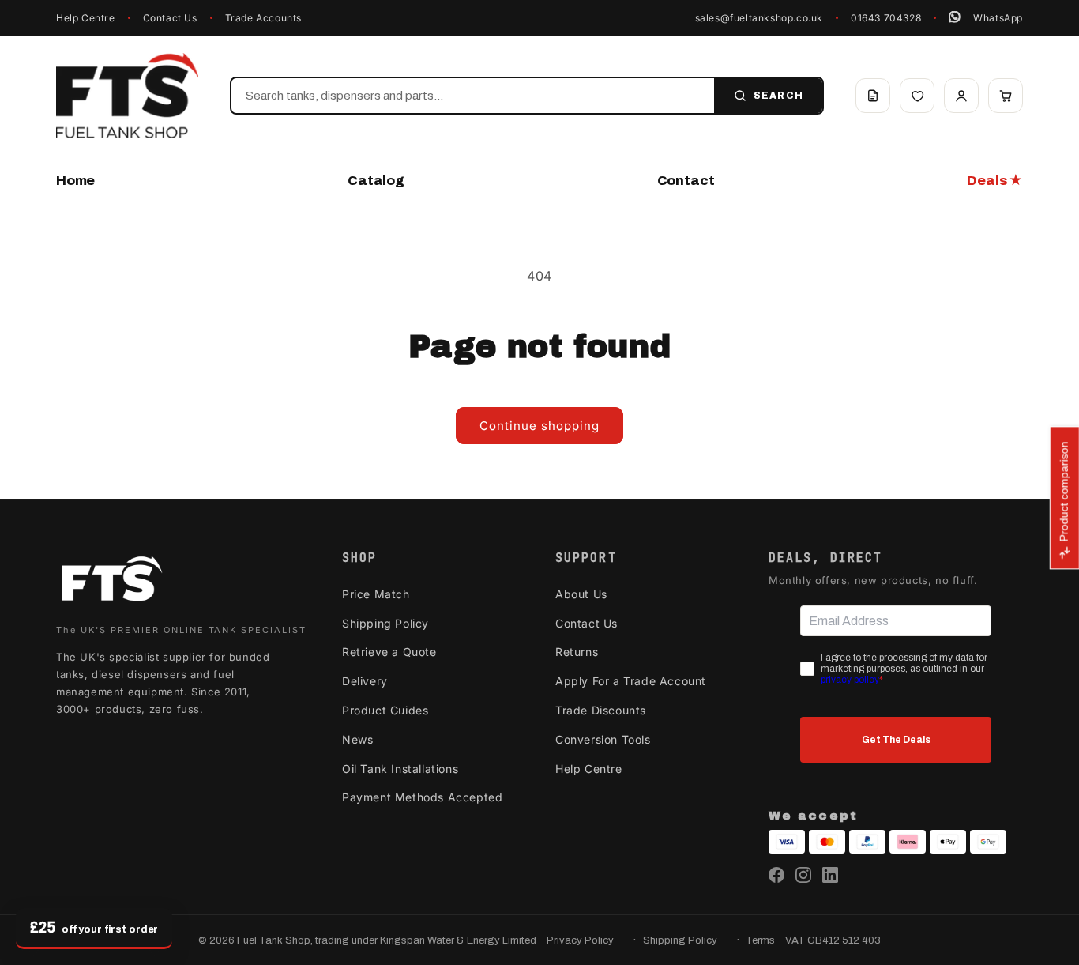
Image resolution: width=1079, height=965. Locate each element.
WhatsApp (998, 18)
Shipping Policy (385, 623)
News (357, 739)
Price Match (376, 594)
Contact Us (170, 18)
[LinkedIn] (830, 875)
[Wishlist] (917, 95)
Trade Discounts (600, 710)
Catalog (376, 180)
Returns (576, 651)
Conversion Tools (603, 739)
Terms (760, 940)
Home (75, 180)
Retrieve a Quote (389, 651)
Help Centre (85, 18)
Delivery (365, 681)
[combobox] (472, 95)
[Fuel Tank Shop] (111, 582)
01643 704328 (886, 18)
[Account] (961, 95)
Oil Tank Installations (400, 768)
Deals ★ (995, 180)
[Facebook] (776, 875)
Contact (686, 180)
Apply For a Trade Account (630, 681)
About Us (581, 594)
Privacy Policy (580, 940)
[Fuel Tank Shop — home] (127, 95)
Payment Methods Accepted (422, 797)
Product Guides (385, 710)
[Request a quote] (872, 95)
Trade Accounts (263, 18)
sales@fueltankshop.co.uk (759, 18)
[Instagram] (803, 875)
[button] (1005, 95)
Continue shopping (539, 425)
